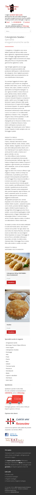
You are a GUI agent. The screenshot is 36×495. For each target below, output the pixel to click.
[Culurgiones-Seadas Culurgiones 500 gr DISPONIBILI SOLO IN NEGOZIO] (17, 262)
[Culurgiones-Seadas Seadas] (17, 305)
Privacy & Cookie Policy (10, 490)
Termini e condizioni (23, 488)
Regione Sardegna (11, 479)
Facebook (27, 22)
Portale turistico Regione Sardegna (16, 481)
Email (8, 22)
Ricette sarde (9, 474)
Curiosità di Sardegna (12, 476)
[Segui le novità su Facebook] (18, 434)
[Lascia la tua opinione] (18, 421)
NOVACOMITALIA (15, 492)
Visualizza (11, 282)
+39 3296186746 (17, 22)
